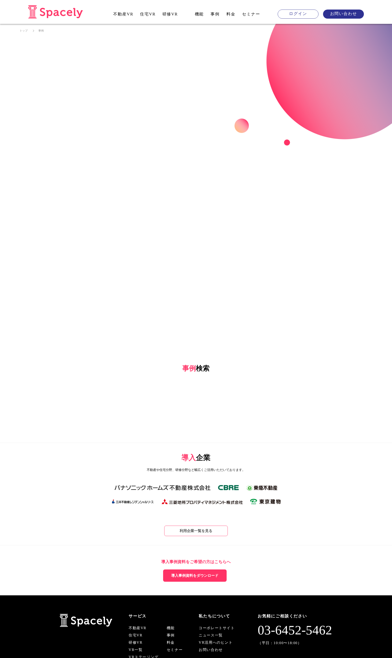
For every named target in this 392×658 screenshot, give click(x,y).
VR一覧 (135, 650)
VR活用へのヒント (216, 642)
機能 (199, 14)
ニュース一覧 (211, 635)
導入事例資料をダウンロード (194, 575)
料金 (230, 14)
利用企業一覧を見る (196, 531)
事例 (215, 14)
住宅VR (147, 14)
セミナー (251, 14)
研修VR (170, 14)
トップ (24, 30)
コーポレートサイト (217, 628)
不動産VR (123, 14)
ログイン (298, 13)
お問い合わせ (343, 13)
